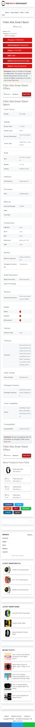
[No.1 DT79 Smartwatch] (7, 579)
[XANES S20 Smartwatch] (7, 589)
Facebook (8, 504)
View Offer (26, 94)
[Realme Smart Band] (7, 623)
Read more (15, 80)
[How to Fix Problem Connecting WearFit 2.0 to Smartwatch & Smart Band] (7, 676)
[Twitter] (17, 724)
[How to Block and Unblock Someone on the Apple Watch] (7, 656)
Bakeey (4, 548)
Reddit (7, 508)
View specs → (17, 471)
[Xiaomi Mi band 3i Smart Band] (7, 633)
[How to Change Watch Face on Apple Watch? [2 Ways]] (7, 686)
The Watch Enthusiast (22, 719)
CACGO (5, 552)
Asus (4, 545)
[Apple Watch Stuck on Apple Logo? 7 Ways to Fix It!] (7, 666)
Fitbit (26, 462)
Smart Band (13, 33)
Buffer (17, 512)
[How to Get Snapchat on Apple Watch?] (7, 696)
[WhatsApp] (29, 724)
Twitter (18, 504)
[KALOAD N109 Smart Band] (7, 613)
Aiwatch (5, 538)
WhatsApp (25, 508)
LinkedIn (8, 512)
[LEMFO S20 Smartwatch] (7, 569)
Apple (4, 542)
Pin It (16, 508)
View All (30, 535)
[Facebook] (6, 724)
